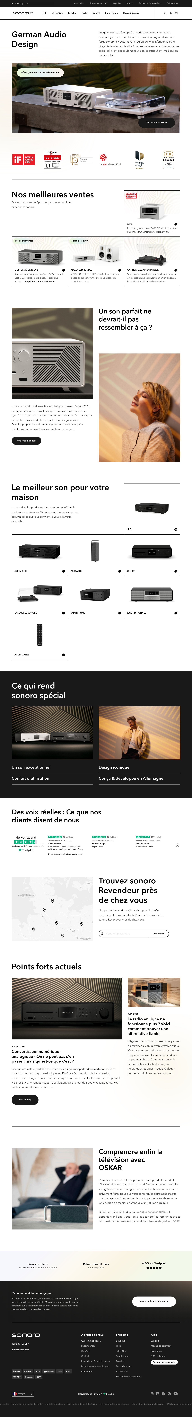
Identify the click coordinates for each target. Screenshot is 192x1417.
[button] (165, 13)
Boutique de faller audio (150, 1212)
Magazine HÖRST (168, 1221)
